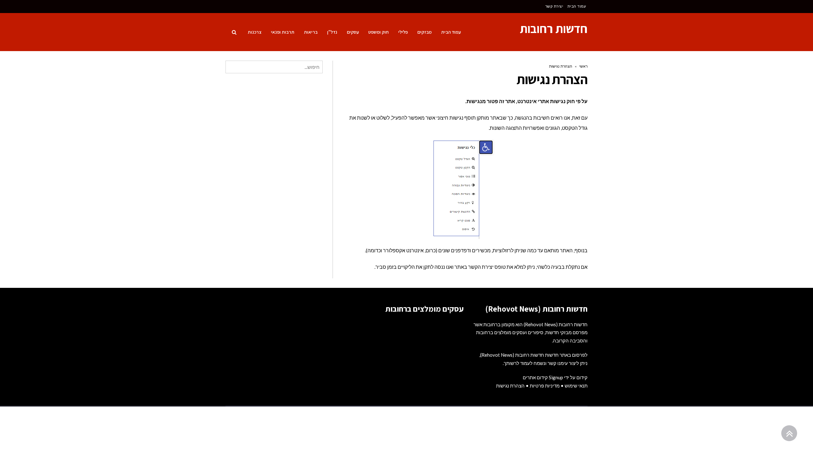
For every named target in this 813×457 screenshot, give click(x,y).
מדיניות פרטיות (545, 385)
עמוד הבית (577, 6)
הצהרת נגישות (510, 385)
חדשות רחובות (554, 29)
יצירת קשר (554, 6)
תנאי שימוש (576, 385)
